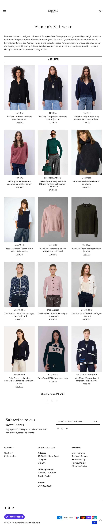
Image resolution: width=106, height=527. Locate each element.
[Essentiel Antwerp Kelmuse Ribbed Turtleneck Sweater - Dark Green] (53, 152)
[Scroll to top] (100, 520)
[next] (57, 400)
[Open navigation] (20, 11)
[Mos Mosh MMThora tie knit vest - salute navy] (19, 219)
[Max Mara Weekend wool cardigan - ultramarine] (86, 349)
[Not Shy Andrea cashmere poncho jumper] (19, 87)
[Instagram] (62, 429)
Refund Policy (78, 459)
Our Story (8, 453)
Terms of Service (80, 456)
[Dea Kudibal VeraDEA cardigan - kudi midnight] (19, 284)
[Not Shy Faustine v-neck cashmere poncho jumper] (19, 152)
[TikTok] (67, 429)
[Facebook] (58, 429)
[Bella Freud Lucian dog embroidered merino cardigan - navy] (19, 349)
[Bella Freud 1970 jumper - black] (53, 349)
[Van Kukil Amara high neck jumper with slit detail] (53, 219)
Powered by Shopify (30, 522)
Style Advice (10, 456)
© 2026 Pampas (12, 522)
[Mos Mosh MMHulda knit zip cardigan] (86, 152)
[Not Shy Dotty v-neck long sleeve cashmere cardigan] (86, 87)
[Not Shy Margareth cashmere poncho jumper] (53, 87)
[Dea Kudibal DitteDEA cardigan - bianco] (86, 284)
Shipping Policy (79, 466)
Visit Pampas (78, 453)
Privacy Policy (78, 462)
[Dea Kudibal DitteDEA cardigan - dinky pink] (53, 284)
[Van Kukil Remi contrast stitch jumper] (86, 219)
